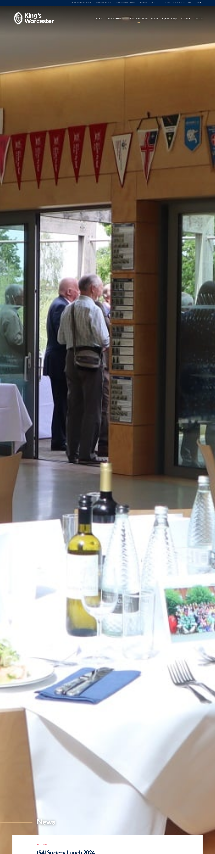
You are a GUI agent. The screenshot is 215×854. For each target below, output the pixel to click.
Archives (185, 18)
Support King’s (169, 18)
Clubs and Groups (115, 18)
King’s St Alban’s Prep (150, 3)
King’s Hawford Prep (125, 3)
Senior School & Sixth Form (178, 3)
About (98, 18)
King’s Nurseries (103, 3)
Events (154, 18)
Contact (198, 18)
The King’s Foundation (80, 3)
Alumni (199, 3)
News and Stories (138, 18)
